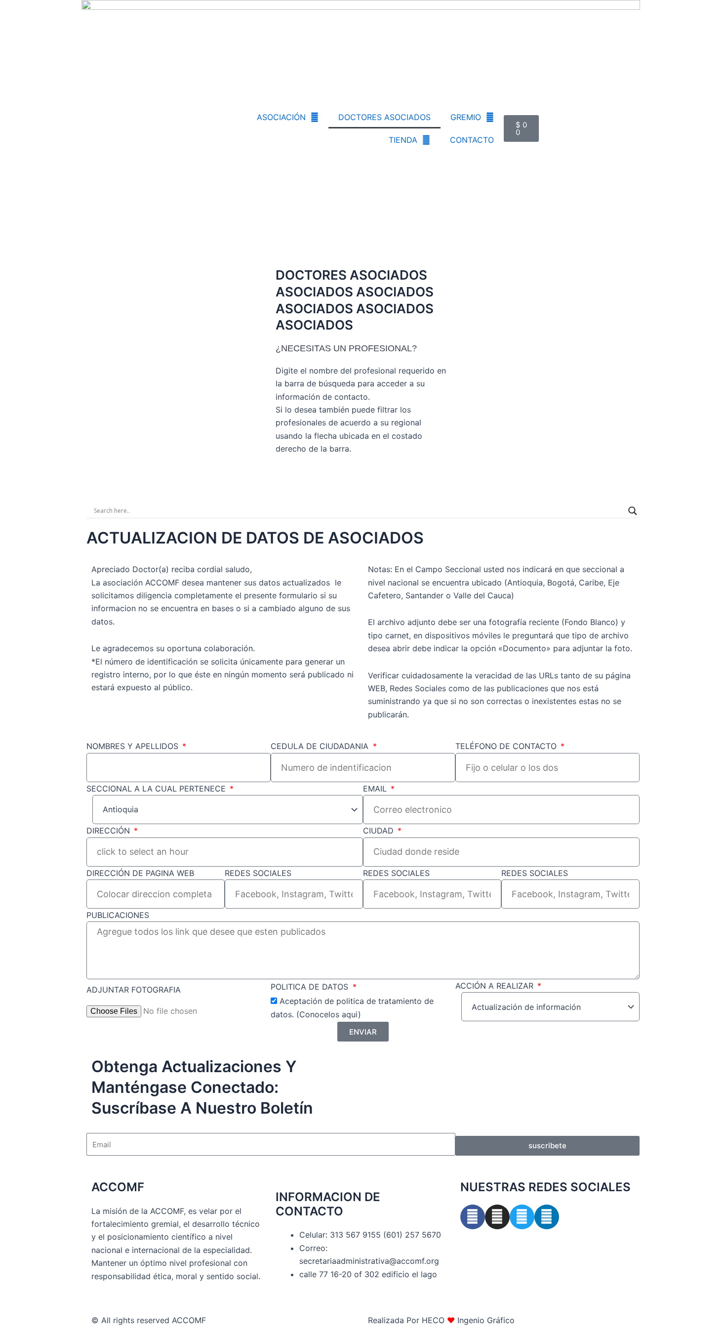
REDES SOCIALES (258, 873)
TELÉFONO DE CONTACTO (507, 746)
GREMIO (465, 117)
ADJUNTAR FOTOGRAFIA (133, 990)
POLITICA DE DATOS (311, 987)
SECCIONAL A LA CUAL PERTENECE (157, 788)
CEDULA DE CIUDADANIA (321, 746)
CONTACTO (472, 140)
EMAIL (376, 788)
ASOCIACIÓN (281, 117)
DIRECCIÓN (109, 830)
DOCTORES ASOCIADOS (384, 117)
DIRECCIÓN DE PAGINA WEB (140, 873)
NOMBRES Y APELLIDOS (133, 746)
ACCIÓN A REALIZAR (495, 986)
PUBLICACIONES (117, 915)
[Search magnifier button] (633, 511)
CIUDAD (379, 830)
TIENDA (403, 140)
